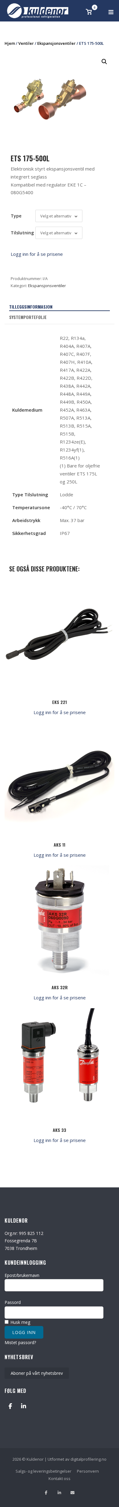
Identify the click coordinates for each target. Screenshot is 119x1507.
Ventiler (26, 43)
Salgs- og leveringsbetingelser (43, 1471)
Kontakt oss (59, 1478)
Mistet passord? (20, 1342)
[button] (104, 61)
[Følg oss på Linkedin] (59, 1493)
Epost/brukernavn (22, 1275)
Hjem (10, 43)
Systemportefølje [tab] (28, 317)
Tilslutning (22, 233)
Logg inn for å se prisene (37, 254)
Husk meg (19, 1322)
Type (16, 216)
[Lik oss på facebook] (46, 1493)
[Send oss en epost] (72, 1493)
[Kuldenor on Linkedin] (23, 1406)
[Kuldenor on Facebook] (10, 1406)
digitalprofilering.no (88, 1459)
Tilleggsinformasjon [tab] (30, 306)
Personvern (88, 1471)
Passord (13, 1302)
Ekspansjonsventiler (56, 43)
